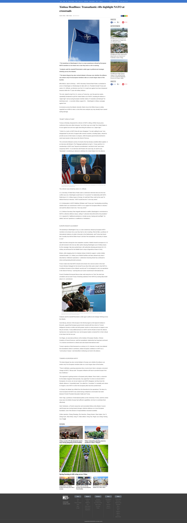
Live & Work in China (98, 502)
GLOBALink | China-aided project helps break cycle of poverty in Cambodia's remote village (119, 56)
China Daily (118, 504)
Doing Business (98, 500)
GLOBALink (86, 1)
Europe (87, 500)
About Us (108, 506)
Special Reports (108, 499)
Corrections (108, 504)
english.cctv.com (118, 502)
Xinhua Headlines (92, 1)
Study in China (98, 504)
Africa (88, 504)
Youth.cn (118, 507)
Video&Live (108, 500)
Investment (98, 499)
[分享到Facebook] (121, 16)
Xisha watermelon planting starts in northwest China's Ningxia (95, 441)
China (64, 1)
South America (87, 507)
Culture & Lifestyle (71, 1)
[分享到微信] (125, 16)
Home (61, 1)
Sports (78, 506)
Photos (108, 502)
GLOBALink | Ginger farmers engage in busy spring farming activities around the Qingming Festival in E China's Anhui (118, 76)
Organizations (87, 509)
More (97, 1)
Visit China (98, 506)
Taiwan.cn (118, 511)
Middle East (88, 502)
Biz (66, 1)
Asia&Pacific (87, 499)
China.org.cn (118, 500)
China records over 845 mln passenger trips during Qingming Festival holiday (83, 487)
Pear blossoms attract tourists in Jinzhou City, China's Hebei (100, 486)
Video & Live (80, 1)
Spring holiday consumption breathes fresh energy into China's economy (66, 487)
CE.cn (118, 509)
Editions (101, 1)
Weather (98, 507)
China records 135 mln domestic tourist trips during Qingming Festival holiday (70, 441)
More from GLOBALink (115, 26)
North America (87, 506)
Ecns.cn (118, 515)
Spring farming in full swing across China (73, 474)
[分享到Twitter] (123, 16)
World (76, 1)
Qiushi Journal (118, 516)
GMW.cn (118, 513)
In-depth (77, 507)
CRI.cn (118, 506)
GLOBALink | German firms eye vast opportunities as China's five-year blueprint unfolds (118, 40)
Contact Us (108, 507)
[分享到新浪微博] (127, 16)
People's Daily (118, 499)
